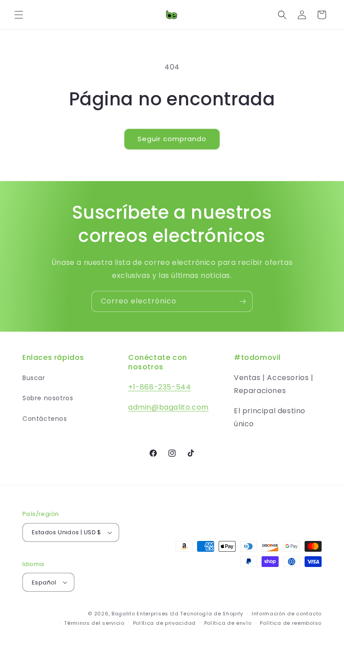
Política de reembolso (291, 623)
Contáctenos (44, 418)
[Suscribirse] (242, 301)
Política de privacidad (164, 623)
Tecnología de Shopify (211, 613)
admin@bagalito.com (168, 407)
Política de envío (228, 623)
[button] (19, 15)
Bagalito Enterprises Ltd (145, 613)
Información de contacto (287, 613)
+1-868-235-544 (159, 387)
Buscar (33, 377)
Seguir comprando (172, 138)
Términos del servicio (94, 623)
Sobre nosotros (47, 398)
